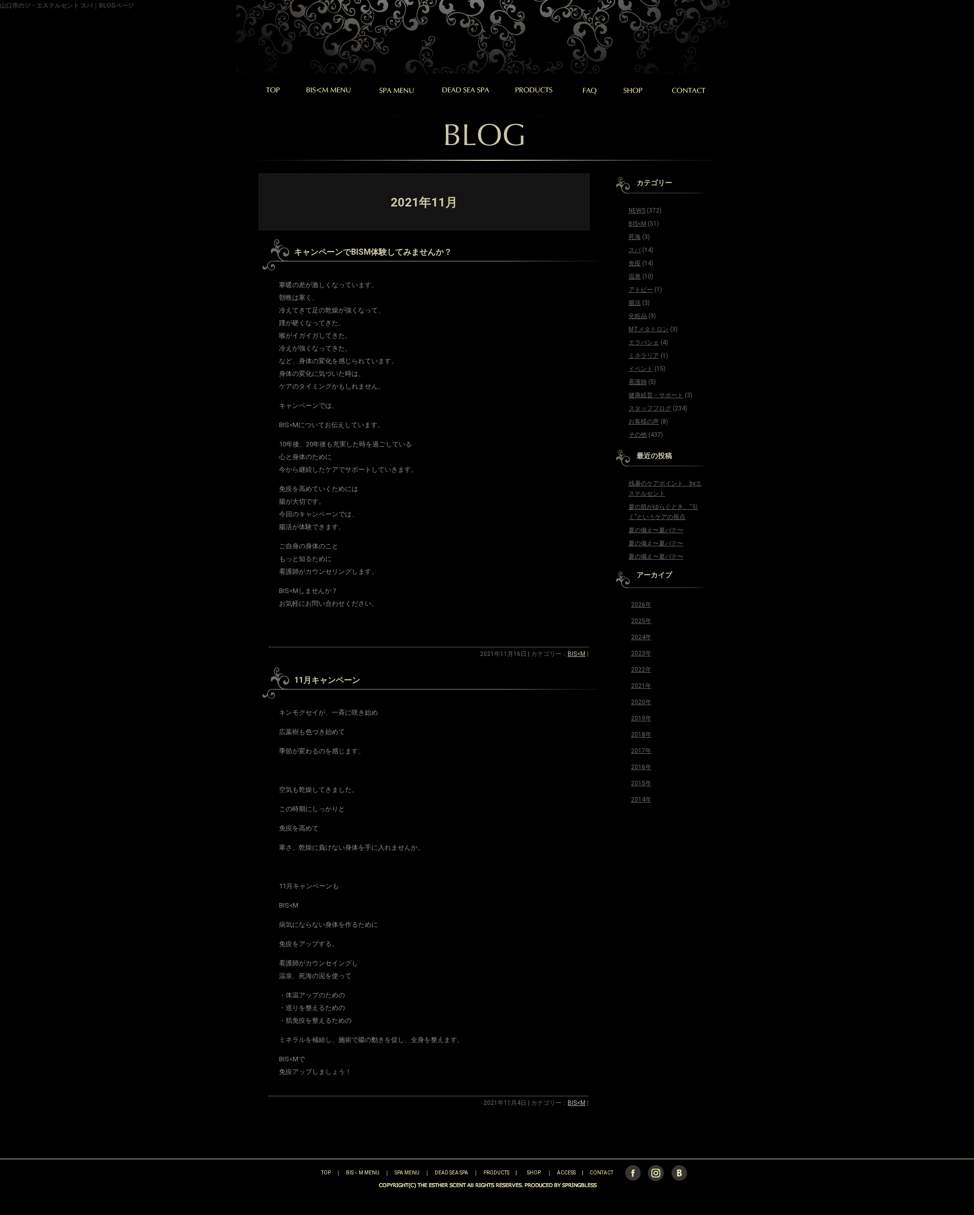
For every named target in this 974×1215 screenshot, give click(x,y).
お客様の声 (644, 421)
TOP (308, 1172)
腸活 (635, 302)
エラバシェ (644, 342)
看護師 (638, 382)
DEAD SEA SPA (451, 1172)
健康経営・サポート (656, 395)
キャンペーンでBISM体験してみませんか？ (373, 252)
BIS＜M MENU (362, 1172)
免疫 (635, 263)
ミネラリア (644, 355)
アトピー (641, 289)
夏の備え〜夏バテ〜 (656, 530)
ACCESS (566, 1172)
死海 (635, 236)
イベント (641, 368)
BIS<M (576, 653)
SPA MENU (407, 1172)
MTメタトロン (649, 329)
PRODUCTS (496, 1172)
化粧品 (638, 316)
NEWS (637, 210)
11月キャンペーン (327, 680)
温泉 (635, 276)
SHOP (534, 1172)
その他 (638, 434)
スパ (635, 250)
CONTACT (601, 1172)
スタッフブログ (650, 408)
